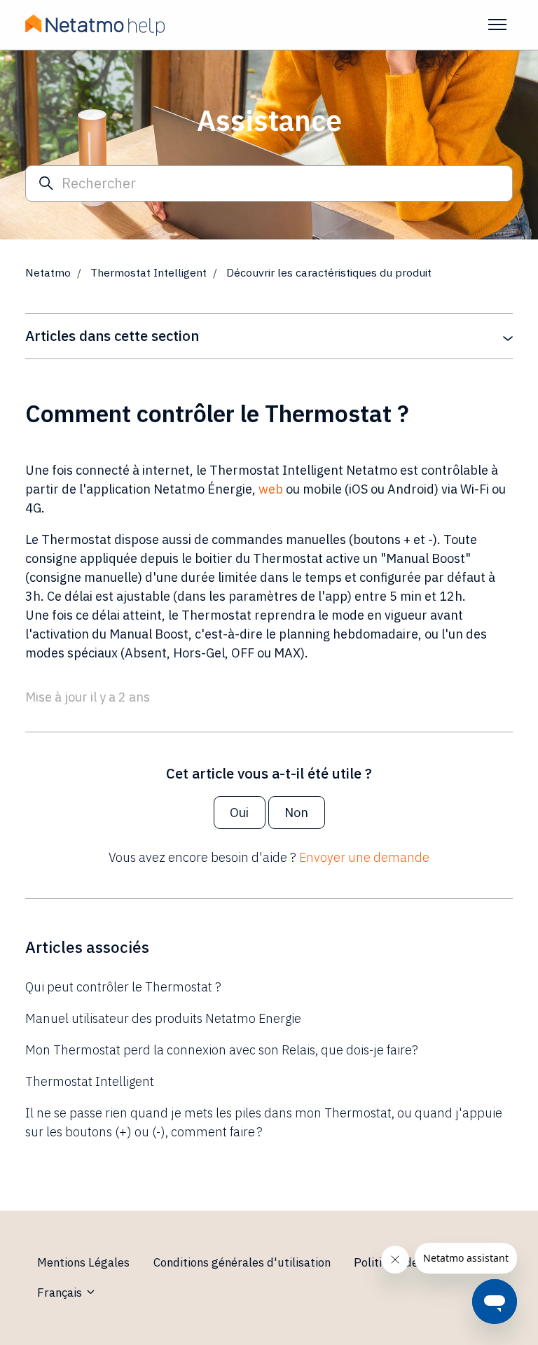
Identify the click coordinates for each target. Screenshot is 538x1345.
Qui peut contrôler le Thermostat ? (123, 987)
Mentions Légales (83, 1262)
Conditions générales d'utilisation (242, 1262)
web (270, 489)
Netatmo (48, 272)
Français (61, 1292)
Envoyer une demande (364, 857)
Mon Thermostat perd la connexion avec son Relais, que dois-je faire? (221, 1050)
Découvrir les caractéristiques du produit (329, 272)
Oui (239, 812)
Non (296, 812)
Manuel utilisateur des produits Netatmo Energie (163, 1018)
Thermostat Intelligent (148, 272)
